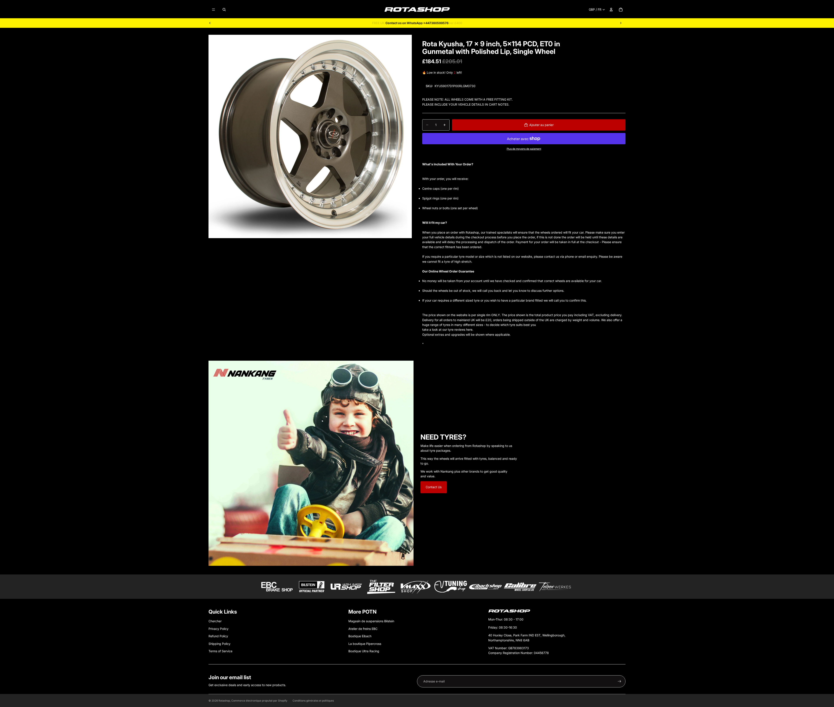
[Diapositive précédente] (210, 23)
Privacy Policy (218, 629)
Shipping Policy (219, 644)
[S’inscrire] (619, 681)
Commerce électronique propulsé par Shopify (259, 700)
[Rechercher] (224, 9)
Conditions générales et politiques (313, 700)
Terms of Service (220, 651)
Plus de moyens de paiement (524, 148)
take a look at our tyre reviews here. (447, 329)
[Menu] (213, 10)
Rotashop (224, 700)
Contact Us (434, 487)
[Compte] (611, 9)
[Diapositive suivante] (621, 23)
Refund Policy (218, 636)
